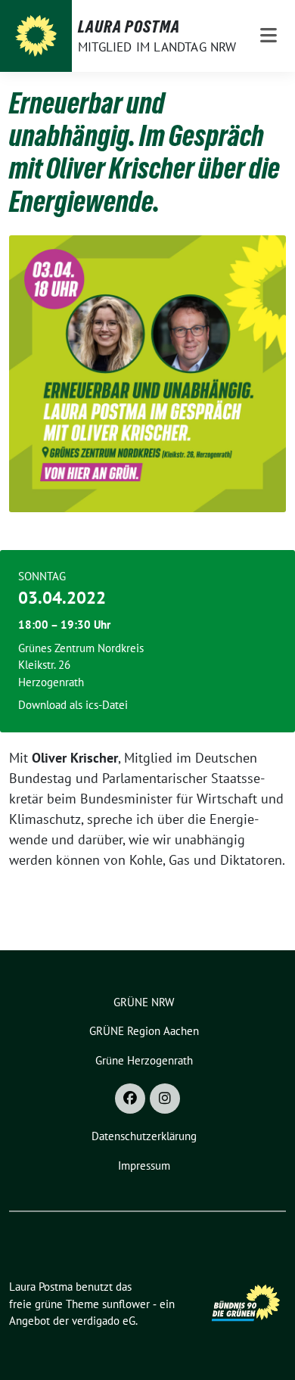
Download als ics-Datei (73, 705)
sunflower (126, 1304)
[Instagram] (165, 1098)
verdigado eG (103, 1320)
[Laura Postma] (36, 36)
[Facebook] (130, 1098)
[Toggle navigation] (268, 36)
